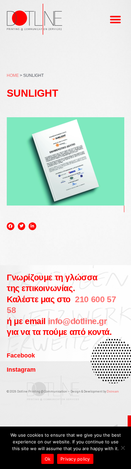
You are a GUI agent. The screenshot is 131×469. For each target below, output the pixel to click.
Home (13, 75)
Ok (48, 459)
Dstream (113, 391)
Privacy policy (75, 459)
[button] (116, 19)
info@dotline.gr (77, 321)
